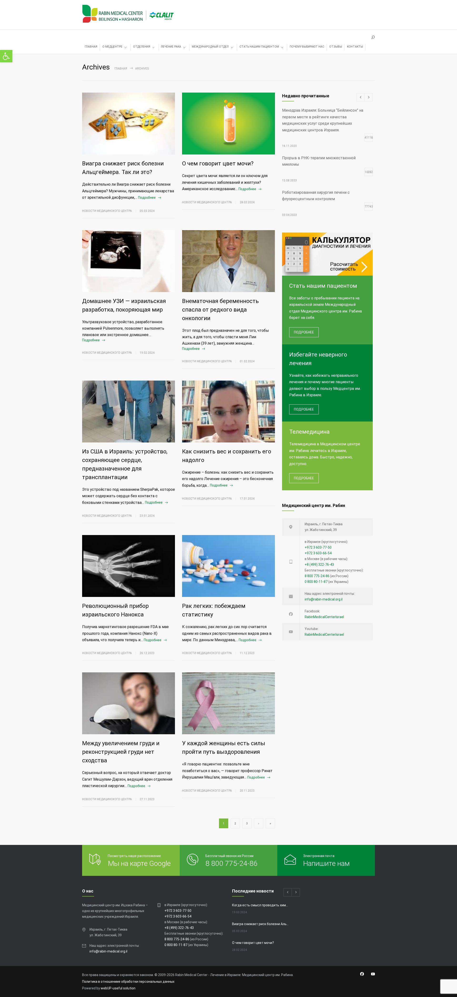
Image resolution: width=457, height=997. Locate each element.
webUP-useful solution (118, 988)
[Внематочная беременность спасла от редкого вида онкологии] (228, 261)
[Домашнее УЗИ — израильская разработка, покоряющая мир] (128, 261)
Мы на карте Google (139, 863)
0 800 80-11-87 (316, 582)
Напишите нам (326, 863)
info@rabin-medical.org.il (324, 599)
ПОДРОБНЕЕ (304, 332)
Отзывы (335, 46)
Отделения (141, 46)
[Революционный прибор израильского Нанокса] (128, 566)
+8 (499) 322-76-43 (319, 564)
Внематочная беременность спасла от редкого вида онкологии (220, 310)
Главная (120, 68)
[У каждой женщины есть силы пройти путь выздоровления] (228, 703)
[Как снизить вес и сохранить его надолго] (228, 411)
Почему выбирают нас (307, 46)
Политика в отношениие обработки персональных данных (128, 981)
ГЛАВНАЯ (91, 46)
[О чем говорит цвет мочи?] (228, 123)
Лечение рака (171, 46)
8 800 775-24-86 (317, 576)
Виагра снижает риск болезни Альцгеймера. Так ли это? (261, 924)
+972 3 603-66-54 (318, 553)
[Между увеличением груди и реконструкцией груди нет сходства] (128, 703)
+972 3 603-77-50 (318, 547)
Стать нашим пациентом (259, 46)
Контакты (355, 46)
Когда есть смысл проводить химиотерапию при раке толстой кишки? (261, 905)
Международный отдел (210, 46)
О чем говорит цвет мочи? (217, 163)
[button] (6, 56)
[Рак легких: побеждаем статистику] (228, 566)
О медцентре (112, 46)
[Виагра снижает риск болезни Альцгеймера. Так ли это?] (128, 123)
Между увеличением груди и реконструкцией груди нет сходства (120, 752)
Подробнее (147, 197)
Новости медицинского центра (107, 211)
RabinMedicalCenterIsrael (324, 617)
